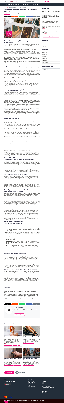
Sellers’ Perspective (16, 345)
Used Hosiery (25, 4)
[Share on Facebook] (29, 16)
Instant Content (45, 62)
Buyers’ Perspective (29, 365)
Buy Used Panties (31, 381)
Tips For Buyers (7, 14)
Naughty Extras (45, 60)
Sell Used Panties (31, 382)
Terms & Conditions (46, 390)
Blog (43, 382)
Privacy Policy (45, 391)
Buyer (24, 365)
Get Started (9, 372)
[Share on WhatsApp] (22, 16)
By (4, 343)
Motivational (10, 345)
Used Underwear (9, 4)
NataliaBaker (9, 13)
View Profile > (19, 314)
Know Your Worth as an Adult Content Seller (51, 11)
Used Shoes (18, 4)
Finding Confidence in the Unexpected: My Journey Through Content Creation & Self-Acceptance (50, 16)
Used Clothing (34, 4)
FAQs (43, 383)
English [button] (7, 384)
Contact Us (44, 388)
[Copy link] (36, 16)
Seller (6, 345)
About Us (44, 381)
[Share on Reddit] (14, 16)
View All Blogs (51, 36)
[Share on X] (7, 16)
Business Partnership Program (48, 387)
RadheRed (7, 343)
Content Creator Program (47, 386)
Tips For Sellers (10, 365)
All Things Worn (13, 58)
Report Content (45, 392)
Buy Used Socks (31, 383)
